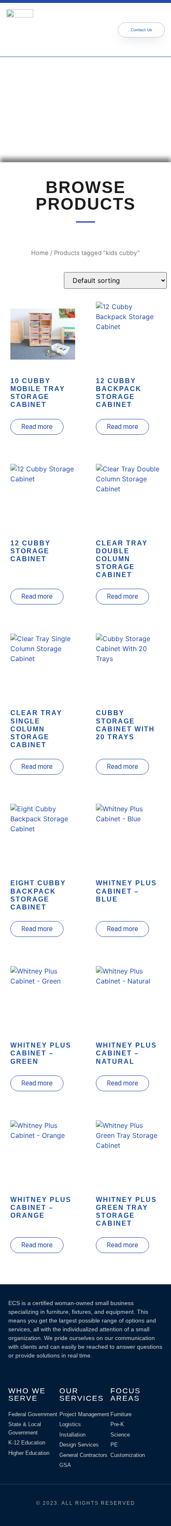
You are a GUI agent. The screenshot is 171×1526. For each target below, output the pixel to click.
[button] (75, 30)
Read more (37, 427)
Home (40, 253)
